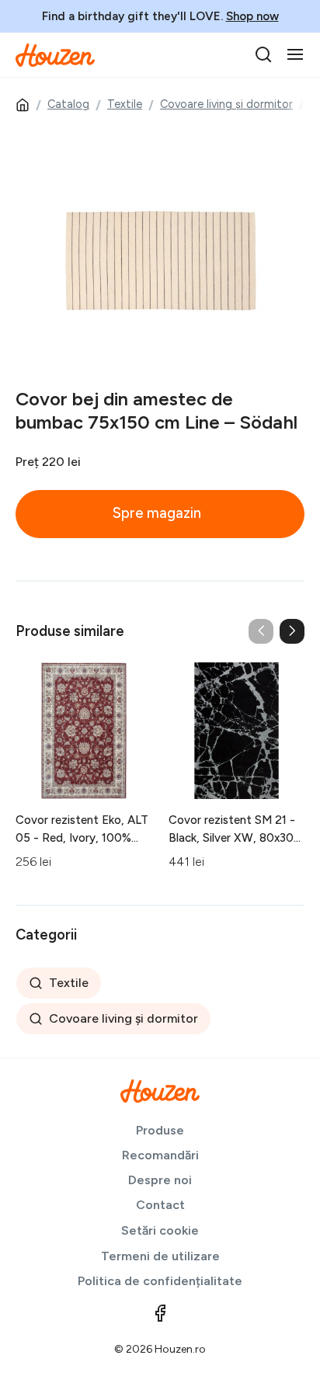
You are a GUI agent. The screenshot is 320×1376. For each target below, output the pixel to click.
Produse (160, 1130)
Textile (124, 104)
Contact (160, 1204)
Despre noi (160, 1180)
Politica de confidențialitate (160, 1280)
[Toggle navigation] (295, 54)
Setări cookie (160, 1230)
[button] (292, 631)
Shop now (252, 16)
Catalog (68, 104)
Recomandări (160, 1155)
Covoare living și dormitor (226, 104)
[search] (263, 54)
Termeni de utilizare (160, 1256)
